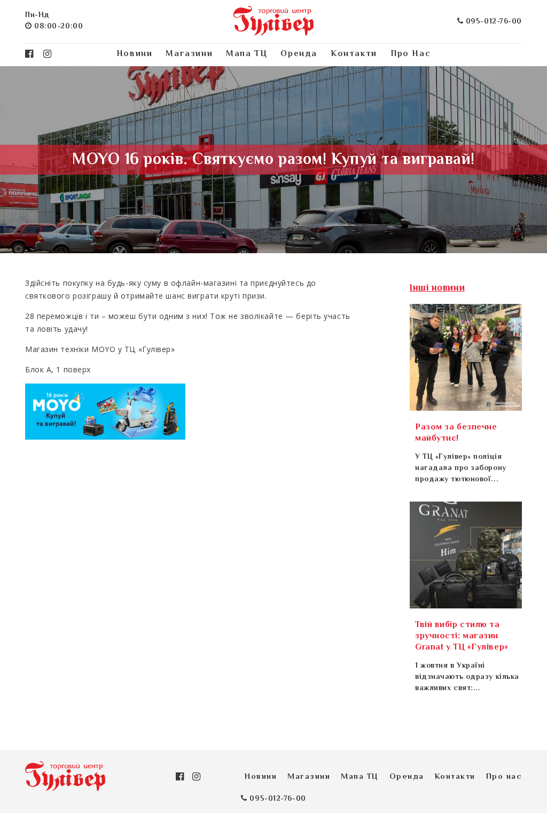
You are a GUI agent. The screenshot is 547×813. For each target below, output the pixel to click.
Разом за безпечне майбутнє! (456, 433)
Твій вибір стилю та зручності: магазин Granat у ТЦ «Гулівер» (462, 636)
